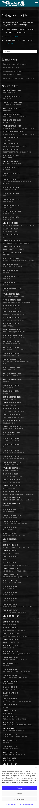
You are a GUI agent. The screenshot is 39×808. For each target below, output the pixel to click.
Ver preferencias (19, 799)
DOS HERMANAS (8, 202)
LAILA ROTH (7, 219)
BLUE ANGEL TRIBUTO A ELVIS (13, 249)
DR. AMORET (7, 158)
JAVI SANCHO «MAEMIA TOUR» (13, 429)
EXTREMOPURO (8, 512)
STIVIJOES (6, 255)
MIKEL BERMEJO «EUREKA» (12, 308)
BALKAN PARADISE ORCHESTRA (13, 731)
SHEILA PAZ (7, 110)
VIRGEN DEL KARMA (10, 190)
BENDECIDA (7, 279)
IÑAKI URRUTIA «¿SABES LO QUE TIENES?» (17, 672)
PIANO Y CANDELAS (9, 589)
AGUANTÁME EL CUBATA (11, 344)
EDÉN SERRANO (8, 435)
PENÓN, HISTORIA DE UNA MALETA (15, 146)
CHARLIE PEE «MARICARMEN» (13, 267)
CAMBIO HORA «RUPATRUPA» (13, 71)
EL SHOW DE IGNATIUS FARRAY (13, 338)
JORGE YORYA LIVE (9, 370)
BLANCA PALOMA (9, 93)
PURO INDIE (7, 237)
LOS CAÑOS (7, 393)
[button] (36, 768)
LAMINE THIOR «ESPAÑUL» (12, 749)
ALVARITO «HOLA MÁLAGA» (12, 583)
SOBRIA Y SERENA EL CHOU (12, 476)
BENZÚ (5, 196)
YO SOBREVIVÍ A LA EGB (11, 518)
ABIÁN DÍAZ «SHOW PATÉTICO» (13, 411)
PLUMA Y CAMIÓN (9, 122)
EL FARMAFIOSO (8, 595)
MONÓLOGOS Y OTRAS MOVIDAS (14, 754)
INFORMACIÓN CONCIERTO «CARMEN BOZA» (18, 78)
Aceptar (19, 788)
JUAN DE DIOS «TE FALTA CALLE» (14, 535)
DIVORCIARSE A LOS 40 (11, 553)
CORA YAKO (7, 559)
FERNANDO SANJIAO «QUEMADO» (14, 332)
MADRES (6, 447)
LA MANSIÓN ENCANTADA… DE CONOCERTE (18, 606)
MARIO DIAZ (7, 170)
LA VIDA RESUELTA (9, 488)
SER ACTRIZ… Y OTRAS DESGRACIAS (15, 116)
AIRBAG (5, 284)
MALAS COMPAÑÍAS (10, 231)
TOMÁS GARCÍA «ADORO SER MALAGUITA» (17, 737)
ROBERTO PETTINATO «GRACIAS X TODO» (17, 152)
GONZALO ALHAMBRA (10, 464)
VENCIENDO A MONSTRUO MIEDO (14, 571)
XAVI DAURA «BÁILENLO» (11, 482)
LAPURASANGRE (8, 648)
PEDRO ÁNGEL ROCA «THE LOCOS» (15, 677)
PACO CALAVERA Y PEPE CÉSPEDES (15, 350)
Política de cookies (11, 804)
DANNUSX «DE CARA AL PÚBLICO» (14, 314)
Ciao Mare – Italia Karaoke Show (13, 296)
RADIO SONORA (8, 713)
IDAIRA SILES (7, 99)
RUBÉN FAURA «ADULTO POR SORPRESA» (17, 701)
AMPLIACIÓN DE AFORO (11, 68)
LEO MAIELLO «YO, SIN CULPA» (13, 689)
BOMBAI (6, 695)
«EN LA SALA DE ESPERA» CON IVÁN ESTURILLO (19, 128)
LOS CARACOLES (8, 326)
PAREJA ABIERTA (8, 760)
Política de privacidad (26, 804)
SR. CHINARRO (8, 529)
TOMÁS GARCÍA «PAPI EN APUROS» (15, 524)
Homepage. (15, 36)
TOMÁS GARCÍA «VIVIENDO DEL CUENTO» (17, 565)
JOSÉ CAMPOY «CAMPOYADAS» (13, 320)
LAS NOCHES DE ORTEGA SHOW (14, 630)
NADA (5, 176)
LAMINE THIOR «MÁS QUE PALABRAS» (16, 577)
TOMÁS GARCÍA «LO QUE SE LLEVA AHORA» (17, 725)
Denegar (19, 793)
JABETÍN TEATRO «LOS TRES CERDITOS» (16, 243)
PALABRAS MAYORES (10, 399)
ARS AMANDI (7, 140)
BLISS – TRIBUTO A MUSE (11, 642)
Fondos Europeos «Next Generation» (15, 64)
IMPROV (6, 273)
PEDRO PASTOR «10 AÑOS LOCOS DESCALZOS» (19, 225)
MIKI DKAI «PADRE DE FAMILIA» (13, 453)
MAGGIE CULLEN (8, 213)
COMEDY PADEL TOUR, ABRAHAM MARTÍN (17, 654)
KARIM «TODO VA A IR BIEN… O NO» (15, 660)
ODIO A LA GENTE (9, 601)
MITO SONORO (8, 387)
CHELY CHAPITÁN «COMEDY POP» (14, 612)
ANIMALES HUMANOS (10, 470)
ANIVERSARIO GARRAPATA (12, 75)
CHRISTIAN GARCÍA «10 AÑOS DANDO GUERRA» (19, 261)
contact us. (9, 43)
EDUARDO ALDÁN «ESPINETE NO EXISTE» (17, 547)
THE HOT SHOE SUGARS (11, 441)
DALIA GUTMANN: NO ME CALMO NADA (16, 302)
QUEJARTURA (7, 207)
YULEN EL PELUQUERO (10, 376)
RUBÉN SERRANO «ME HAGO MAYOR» (16, 636)
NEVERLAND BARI (9, 423)
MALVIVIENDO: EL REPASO (12, 164)
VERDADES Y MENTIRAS (11, 355)
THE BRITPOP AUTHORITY (12, 105)
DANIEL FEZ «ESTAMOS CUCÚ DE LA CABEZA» (18, 494)
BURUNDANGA (8, 683)
